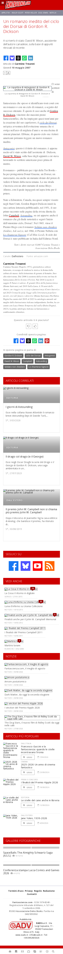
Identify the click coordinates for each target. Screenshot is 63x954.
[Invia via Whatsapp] (24, 58)
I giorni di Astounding (19, 407)
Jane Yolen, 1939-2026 (34, 818)
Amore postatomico (15, 681)
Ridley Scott (17, 13)
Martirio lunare (12, 645)
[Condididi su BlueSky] (12, 58)
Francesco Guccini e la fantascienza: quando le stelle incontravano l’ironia (38, 749)
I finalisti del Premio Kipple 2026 (39, 782)
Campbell (14, 215)
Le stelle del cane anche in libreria (40, 800)
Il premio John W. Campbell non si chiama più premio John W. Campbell (31, 510)
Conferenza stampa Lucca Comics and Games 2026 (31, 871)
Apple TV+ (6, 13)
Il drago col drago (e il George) (25, 456)
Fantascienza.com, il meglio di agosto (25, 668)
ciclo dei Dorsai (48, 122)
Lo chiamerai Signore (14, 234)
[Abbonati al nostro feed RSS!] (49, 566)
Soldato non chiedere (45, 227)
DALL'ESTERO (14, 500)
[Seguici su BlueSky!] (25, 566)
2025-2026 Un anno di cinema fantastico (38, 766)
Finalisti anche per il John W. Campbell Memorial (30, 619)
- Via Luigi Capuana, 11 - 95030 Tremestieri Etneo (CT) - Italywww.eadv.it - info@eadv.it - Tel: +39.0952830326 (35, 930)
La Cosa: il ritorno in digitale (20, 593)
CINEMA (24, 761)
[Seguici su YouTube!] (37, 566)
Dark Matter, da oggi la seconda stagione (27, 694)
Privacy (29, 890)
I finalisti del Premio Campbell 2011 (23, 632)
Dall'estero (17, 256)
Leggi (29, 757)
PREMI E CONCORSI (29, 779)
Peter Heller (31, 13)
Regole (38, 890)
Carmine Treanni (25, 63)
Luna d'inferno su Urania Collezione (24, 606)
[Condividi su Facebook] (6, 58)
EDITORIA (12, 398)
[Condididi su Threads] (18, 58)
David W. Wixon (12, 156)
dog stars (43, 13)
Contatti (32, 894)
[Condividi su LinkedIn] (30, 58)
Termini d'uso (16, 890)
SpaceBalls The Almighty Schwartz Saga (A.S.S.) (28, 854)
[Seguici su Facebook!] (13, 566)
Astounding (26, 215)
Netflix (53, 13)
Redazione (49, 890)
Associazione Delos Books (29, 911)
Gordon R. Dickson (13, 355)
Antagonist (9, 148)
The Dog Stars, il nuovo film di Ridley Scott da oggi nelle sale (32, 724)
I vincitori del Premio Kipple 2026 (22, 707)
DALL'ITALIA (26, 743)
